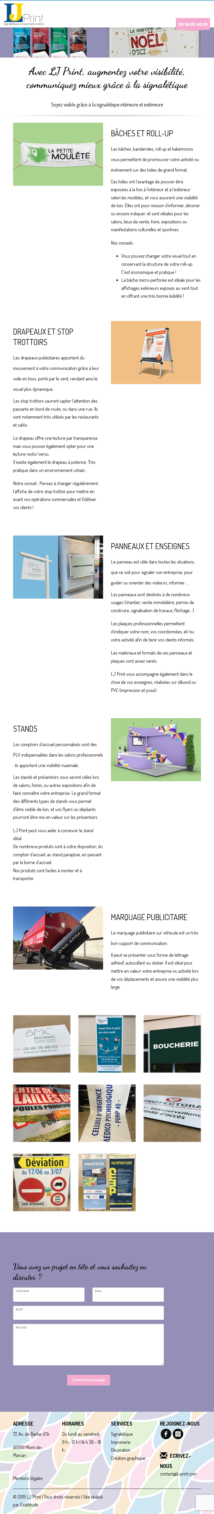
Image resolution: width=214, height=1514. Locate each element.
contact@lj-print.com (178, 1474)
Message (21, 1327)
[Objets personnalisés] (41, 1113)
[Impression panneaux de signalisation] (41, 1182)
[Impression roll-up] (107, 1044)
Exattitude (29, 1504)
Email (98, 1291)
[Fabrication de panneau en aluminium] (172, 1113)
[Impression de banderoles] (107, 1113)
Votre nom (22, 1291)
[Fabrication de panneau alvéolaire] (41, 1044)
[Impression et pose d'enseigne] (172, 1044)
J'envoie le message (88, 1380)
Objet (19, 1309)
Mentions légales (28, 1478)
